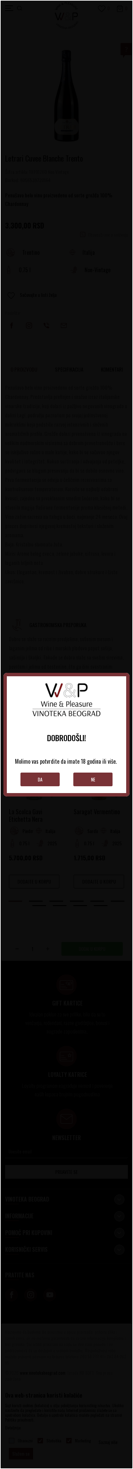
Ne (93, 779)
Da (40, 779)
